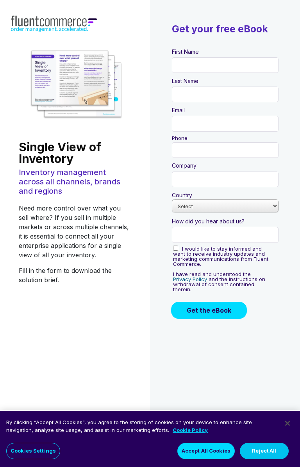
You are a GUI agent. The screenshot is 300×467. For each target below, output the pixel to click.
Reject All (264, 451)
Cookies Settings (33, 451)
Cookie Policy (190, 430)
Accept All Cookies (206, 451)
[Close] (287, 423)
